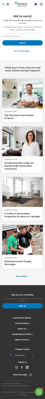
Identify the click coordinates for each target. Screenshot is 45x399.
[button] (35, 4)
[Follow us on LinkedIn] (28, 367)
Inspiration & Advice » (22, 318)
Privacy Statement (8, 386)
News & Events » (22, 340)
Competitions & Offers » (22, 334)
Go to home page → (22, 51)
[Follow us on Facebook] (22, 367)
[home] (21, 4)
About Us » (22, 329)
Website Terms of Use (22, 386)
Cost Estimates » (22, 323)
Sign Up (22, 306)
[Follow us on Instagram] (17, 367)
